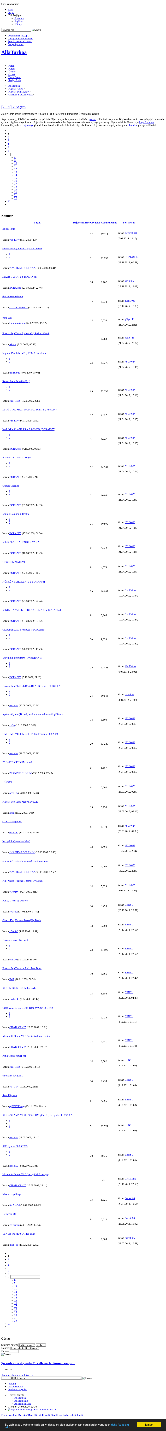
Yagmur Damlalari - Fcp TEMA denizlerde (24, 353)
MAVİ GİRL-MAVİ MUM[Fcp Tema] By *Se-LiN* (29, 409)
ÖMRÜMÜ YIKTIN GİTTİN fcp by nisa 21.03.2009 (30, 734)
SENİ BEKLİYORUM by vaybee (20, 988)
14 (15, 175)
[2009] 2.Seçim (13, 107)
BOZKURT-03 (132, 257)
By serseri (14, 1225)
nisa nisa (13, 705)
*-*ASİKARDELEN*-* (22, 268)
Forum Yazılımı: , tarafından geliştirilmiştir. (42, 1415)
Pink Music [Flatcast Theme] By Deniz (22, 880)
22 (15, 198)
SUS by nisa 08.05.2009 (15, 1146)
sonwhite (129, 694)
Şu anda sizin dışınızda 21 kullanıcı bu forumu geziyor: (38, 1363)
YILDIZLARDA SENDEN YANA (20, 542)
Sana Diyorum (9, 1095)
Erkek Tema (8, 228)
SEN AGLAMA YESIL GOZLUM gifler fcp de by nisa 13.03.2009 (37, 1115)
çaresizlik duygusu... (12, 1075)
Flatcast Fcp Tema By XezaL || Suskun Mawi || (26, 333)
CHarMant (130, 1178)
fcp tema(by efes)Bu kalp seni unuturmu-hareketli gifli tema (32, 714)
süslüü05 (129, 281)
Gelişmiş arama (16, 44)
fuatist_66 (130, 1198)
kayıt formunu (146, 122)
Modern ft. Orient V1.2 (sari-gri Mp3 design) (25, 1174)
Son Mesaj (129, 222)
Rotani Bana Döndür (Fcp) (16, 381)
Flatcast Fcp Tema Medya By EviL (20, 801)
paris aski (7, 317)
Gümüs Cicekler (10, 485)
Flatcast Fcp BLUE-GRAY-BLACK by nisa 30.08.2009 (31, 686)
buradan (133, 125)
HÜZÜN (7, 782)
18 (15, 186)
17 (15, 183)
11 (15, 166)
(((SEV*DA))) (16, 1106)
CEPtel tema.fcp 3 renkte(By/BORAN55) (23, 629)
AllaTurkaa (14, 52)
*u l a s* (13, 1086)
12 (15, 169)
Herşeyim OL (9, 1214)
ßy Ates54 (14, 1205)
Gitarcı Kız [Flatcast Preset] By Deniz (21, 920)
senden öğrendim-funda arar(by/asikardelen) (24, 861)
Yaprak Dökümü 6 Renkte (15, 514)
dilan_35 (13, 832)
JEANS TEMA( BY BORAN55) (19, 276)
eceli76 (13, 959)
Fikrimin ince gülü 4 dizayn (16, 457)
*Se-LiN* (14, 239)
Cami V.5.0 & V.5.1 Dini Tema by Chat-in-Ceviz (27, 1007)
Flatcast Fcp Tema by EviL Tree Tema (22, 968)
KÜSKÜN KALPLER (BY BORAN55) (23, 581)
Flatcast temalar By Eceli (15, 940)
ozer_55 (13, 793)
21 (15, 195)
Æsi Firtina (130, 590)
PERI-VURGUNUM (20, 773)
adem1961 (130, 300)
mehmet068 (131, 233)
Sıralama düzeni (9, 1344)
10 (15, 163)
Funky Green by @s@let (15, 900)
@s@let (13, 911)
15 (15, 177)
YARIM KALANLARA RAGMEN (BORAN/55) (28, 429)
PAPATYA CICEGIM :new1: (17, 762)
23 (9, 201)
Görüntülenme (109, 222)
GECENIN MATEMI (13, 562)
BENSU (129, 904)
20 (15, 192)
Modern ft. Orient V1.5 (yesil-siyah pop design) (26, 1036)
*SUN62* (130, 361)
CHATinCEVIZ (17, 1027)
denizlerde (14, 372)
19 (15, 189)
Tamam (149, 1424)
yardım (92, 119)
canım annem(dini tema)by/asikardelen (22, 248)
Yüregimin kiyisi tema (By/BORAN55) (22, 657)
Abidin (12, 344)
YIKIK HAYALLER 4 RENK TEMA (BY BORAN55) (31, 609)
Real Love (14, 400)
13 (15, 172)
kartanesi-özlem (17, 323)
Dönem (5, 1348)
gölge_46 (129, 319)
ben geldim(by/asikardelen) (16, 841)
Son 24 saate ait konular (20, 41)
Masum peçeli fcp (11, 1194)
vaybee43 (14, 999)
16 (15, 180)
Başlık (37, 222)
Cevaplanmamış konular (20, 38)
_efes (12, 725)
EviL (11, 812)
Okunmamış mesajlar (18, 35)
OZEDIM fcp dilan (12, 821)
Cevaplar (95, 222)
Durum (5, 1351)
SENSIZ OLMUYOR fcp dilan (18, 1233)
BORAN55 (15, 287)
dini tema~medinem (12, 296)
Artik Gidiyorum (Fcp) (14, 1055)
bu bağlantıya (26, 125)
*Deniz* (13, 891)
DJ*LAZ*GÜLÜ (18, 307)
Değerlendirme (81, 222)
